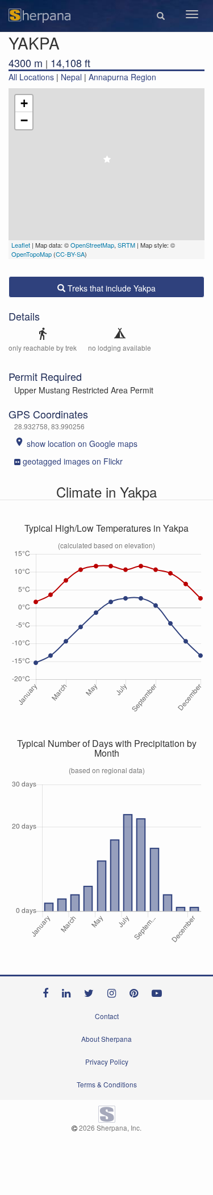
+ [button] (24, 103)
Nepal (71, 77)
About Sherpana (106, 1039)
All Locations (31, 77)
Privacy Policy (106, 1061)
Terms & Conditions (107, 1084)
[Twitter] (91, 990)
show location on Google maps (75, 443)
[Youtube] (160, 990)
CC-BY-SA (70, 253)
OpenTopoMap (31, 253)
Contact (107, 1016)
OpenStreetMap (92, 244)
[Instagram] (114, 990)
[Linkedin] (69, 990)
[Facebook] (48, 990)
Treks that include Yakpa (110, 288)
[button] (161, 16)
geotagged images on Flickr (73, 461)
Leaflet (20, 244)
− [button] (24, 120)
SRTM (126, 244)
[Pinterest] (137, 990)
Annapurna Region (122, 77)
